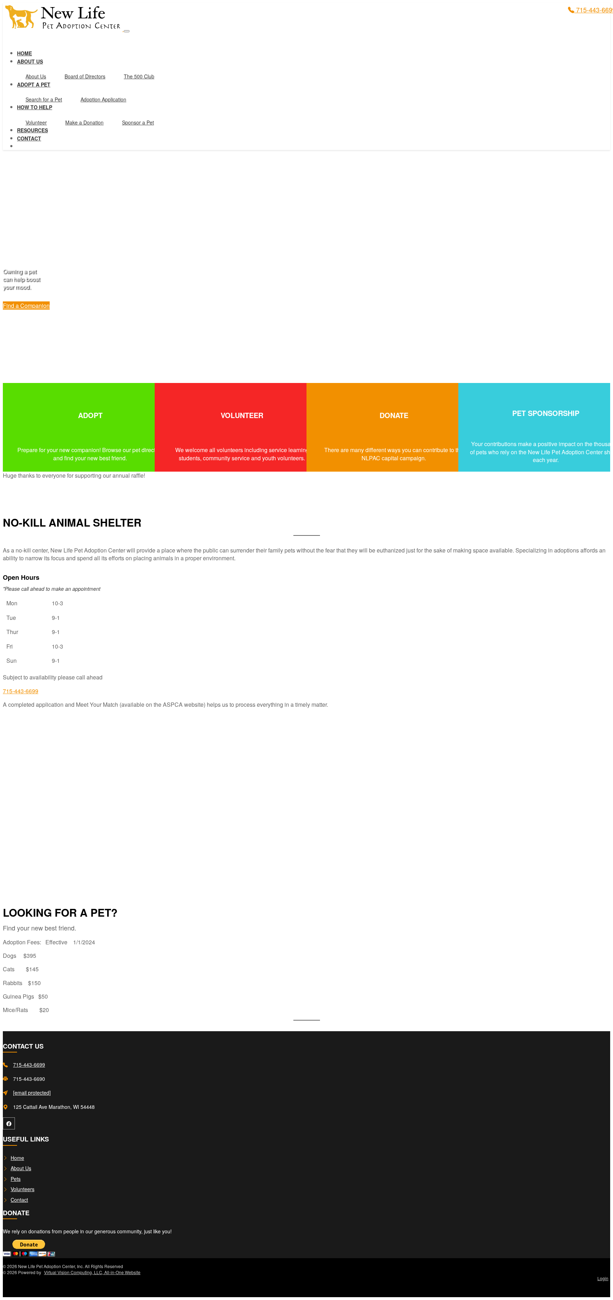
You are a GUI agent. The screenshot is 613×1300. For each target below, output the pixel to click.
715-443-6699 (20, 691)
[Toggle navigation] (126, 31)
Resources (32, 130)
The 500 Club (139, 76)
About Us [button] (30, 61)
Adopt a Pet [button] (33, 84)
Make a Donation (84, 122)
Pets (16, 1178)
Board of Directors (85, 76)
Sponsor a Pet (138, 122)
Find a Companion (26, 305)
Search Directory (90, 438)
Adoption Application (103, 99)
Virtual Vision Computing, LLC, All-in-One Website (92, 1272)
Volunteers (22, 1189)
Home (24, 53)
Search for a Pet (44, 99)
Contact (29, 138)
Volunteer (36, 122)
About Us (36, 76)
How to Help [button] (34, 107)
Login (602, 1278)
